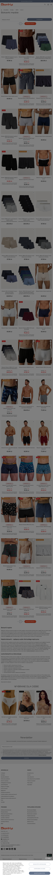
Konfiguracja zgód (39, 868)
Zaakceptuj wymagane (39, 864)
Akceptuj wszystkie (39, 873)
